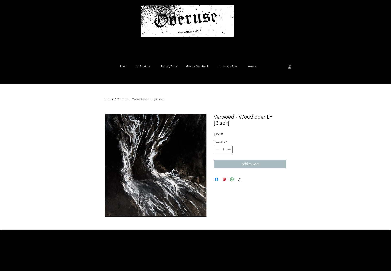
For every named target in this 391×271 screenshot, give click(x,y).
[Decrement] (217, 149)
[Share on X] (239, 179)
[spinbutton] (223, 149)
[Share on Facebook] (216, 179)
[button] (290, 67)
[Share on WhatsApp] (232, 179)
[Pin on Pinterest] (224, 179)
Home (109, 99)
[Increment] (229, 149)
